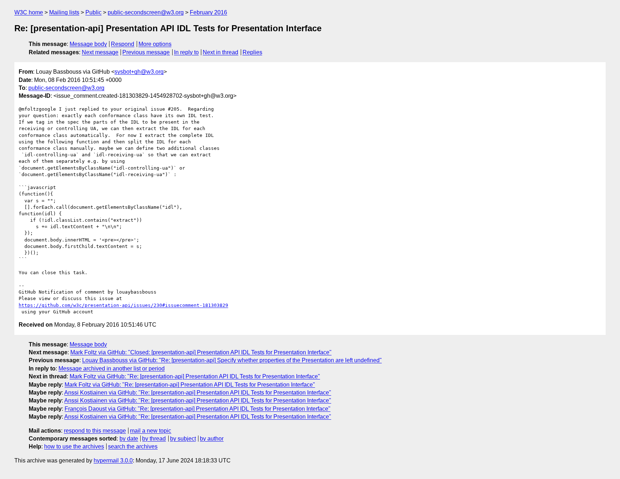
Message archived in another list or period (111, 368)
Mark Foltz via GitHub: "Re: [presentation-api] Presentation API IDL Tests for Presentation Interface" (195, 376)
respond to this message (95, 431)
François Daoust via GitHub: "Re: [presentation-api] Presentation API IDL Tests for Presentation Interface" (197, 409)
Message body (88, 44)
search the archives (133, 446)
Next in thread (220, 52)
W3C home (28, 12)
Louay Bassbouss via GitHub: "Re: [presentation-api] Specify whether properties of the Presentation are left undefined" (232, 360)
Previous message (146, 52)
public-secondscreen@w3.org (146, 12)
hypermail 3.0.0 (113, 460)
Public (93, 12)
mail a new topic (150, 431)
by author (212, 439)
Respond (122, 44)
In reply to (186, 52)
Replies (252, 52)
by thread (154, 439)
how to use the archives (74, 446)
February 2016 (208, 12)
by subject (183, 439)
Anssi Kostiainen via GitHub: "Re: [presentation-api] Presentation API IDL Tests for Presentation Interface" (197, 393)
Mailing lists (64, 12)
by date (128, 439)
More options (155, 44)
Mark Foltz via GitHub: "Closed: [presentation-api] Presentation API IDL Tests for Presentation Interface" (201, 352)
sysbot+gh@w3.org (139, 72)
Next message (100, 52)
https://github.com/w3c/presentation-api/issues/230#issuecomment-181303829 (123, 305)
